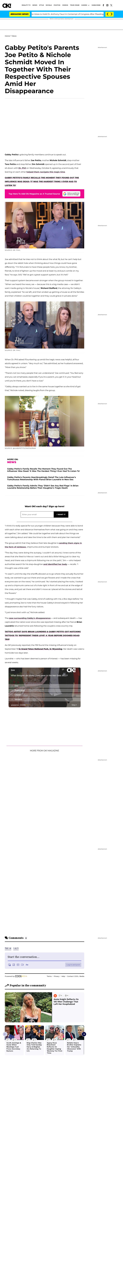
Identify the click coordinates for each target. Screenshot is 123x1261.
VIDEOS (65, 5)
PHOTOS (57, 5)
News (14, 36)
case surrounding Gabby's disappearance (30, 618)
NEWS (34, 5)
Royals (49, 5)
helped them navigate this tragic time (45, 172)
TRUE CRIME (74, 5)
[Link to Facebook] (103, 5)
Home (7, 36)
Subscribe (96, 5)
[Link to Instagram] (107, 5)
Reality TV (26, 5)
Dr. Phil (22, 168)
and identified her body (55, 564)
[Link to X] (111, 5)
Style (41, 5)
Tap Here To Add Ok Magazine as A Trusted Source (34, 194)
